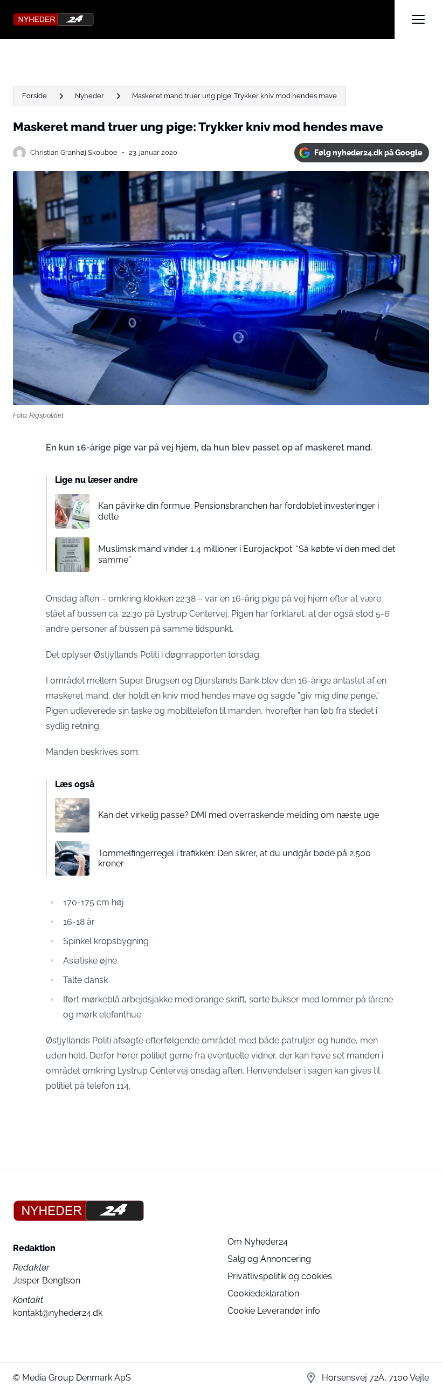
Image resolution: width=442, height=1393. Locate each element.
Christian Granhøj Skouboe (74, 152)
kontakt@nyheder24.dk (57, 1313)
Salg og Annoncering (269, 1259)
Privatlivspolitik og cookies (279, 1276)
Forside (34, 96)
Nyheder (89, 96)
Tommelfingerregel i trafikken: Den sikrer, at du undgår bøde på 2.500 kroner (234, 858)
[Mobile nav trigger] (418, 19)
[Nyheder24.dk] (204, 19)
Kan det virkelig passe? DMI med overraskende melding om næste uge (238, 815)
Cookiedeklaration (263, 1293)
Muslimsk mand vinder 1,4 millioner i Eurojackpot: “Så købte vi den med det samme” (246, 554)
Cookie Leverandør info (273, 1311)
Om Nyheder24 (257, 1242)
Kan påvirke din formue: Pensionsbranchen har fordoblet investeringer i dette (238, 511)
